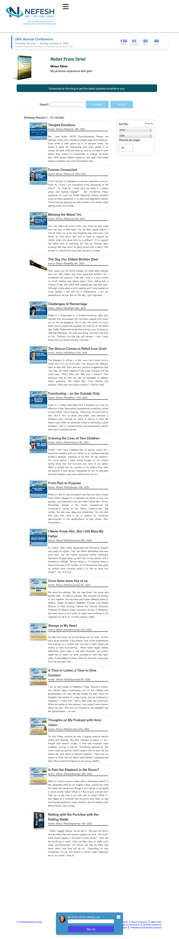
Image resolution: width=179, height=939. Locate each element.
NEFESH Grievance (152, 924)
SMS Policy (156, 921)
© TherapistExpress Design (29, 921)
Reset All (149, 123)
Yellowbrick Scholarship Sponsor (146, 927)
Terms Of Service (139, 921)
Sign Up (91, 929)
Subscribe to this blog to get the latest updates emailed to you (86, 88)
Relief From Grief (67, 59)
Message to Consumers (128, 924)
